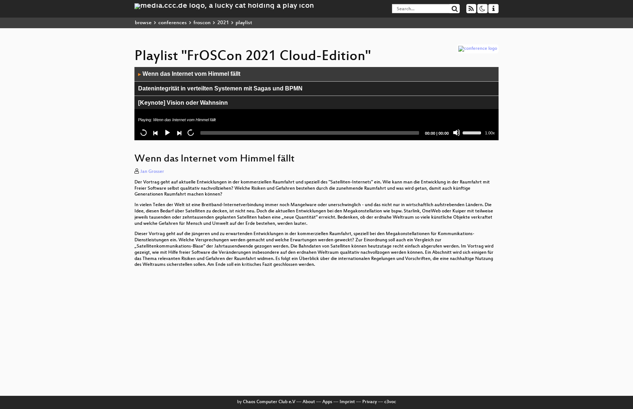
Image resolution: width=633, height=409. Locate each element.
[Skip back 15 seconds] (143, 132)
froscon (202, 23)
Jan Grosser (152, 171)
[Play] (167, 132)
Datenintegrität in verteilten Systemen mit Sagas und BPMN (220, 88)
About (309, 402)
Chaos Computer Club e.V (269, 402)
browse (143, 23)
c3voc (390, 402)
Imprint (347, 402)
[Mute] (456, 132)
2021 (223, 23)
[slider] (473, 132)
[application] (316, 103)
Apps (327, 402)
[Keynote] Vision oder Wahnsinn (183, 103)
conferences (172, 23)
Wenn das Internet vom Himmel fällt (189, 74)
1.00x (490, 133)
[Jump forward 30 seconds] (190, 132)
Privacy (369, 402)
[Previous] (155, 132)
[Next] (178, 132)
